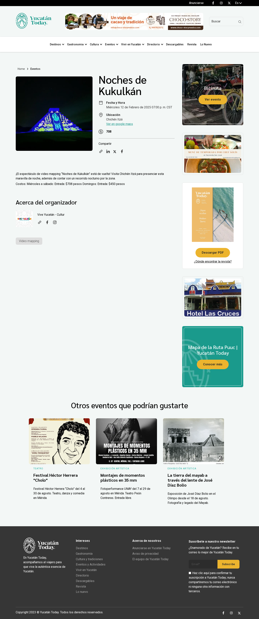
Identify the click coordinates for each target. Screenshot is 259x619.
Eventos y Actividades (90, 564)
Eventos (110, 44)
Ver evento (213, 99)
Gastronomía (84, 553)
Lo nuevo (82, 592)
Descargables (175, 44)
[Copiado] (101, 152)
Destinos (55, 44)
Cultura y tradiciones (89, 559)
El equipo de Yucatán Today (150, 559)
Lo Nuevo (206, 44)
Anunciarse (196, 3)
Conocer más (212, 364)
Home (21, 68)
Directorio (153, 44)
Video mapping (29, 241)
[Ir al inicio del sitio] (33, 27)
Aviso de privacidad (145, 553)
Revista (191, 44)
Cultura (94, 44)
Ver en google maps (119, 124)
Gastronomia (75, 44)
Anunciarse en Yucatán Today (151, 548)
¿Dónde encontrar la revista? (213, 261)
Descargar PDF (213, 252)
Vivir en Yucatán (131, 44)
